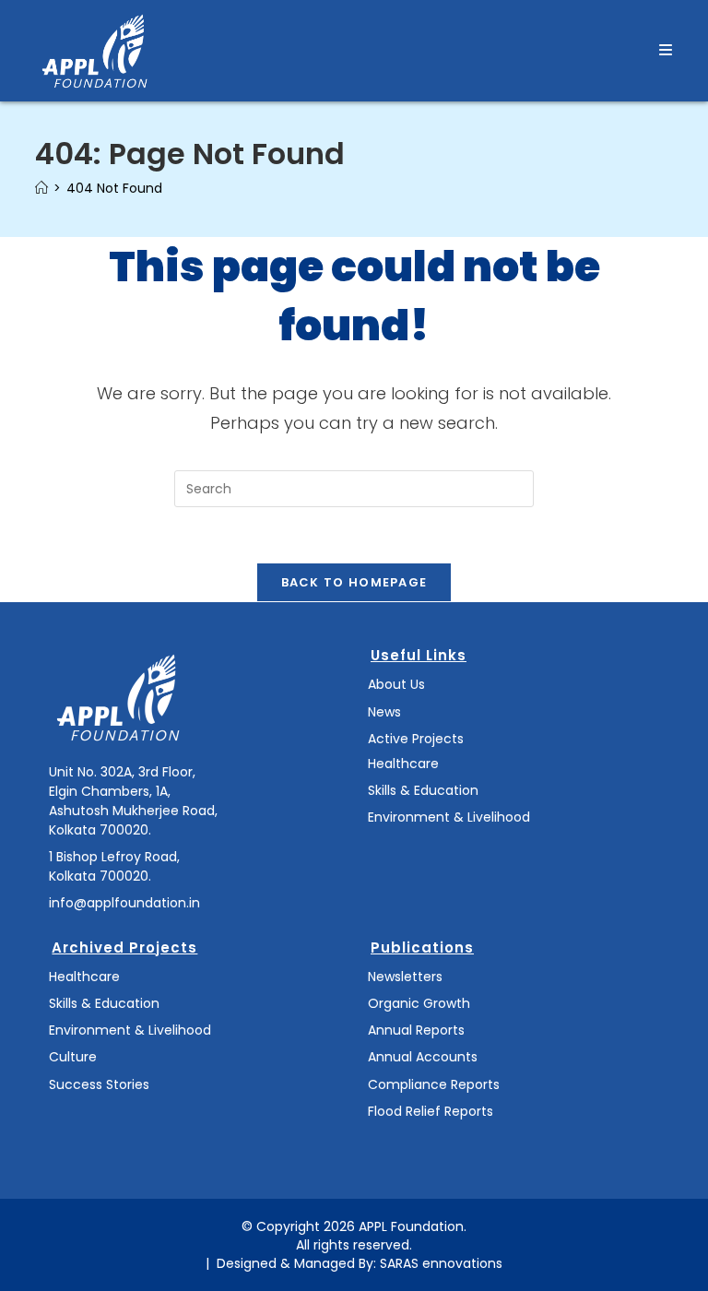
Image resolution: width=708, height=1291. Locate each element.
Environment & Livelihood (449, 817)
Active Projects (416, 738)
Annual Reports (416, 1030)
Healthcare (403, 763)
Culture (73, 1057)
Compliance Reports (434, 1084)
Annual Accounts (423, 1057)
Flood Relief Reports (430, 1111)
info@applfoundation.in (124, 903)
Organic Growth (419, 1003)
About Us (396, 684)
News (384, 712)
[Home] (41, 188)
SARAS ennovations (441, 1263)
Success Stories (99, 1084)
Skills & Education (423, 790)
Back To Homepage (354, 582)
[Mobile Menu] (666, 50)
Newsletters (405, 976)
